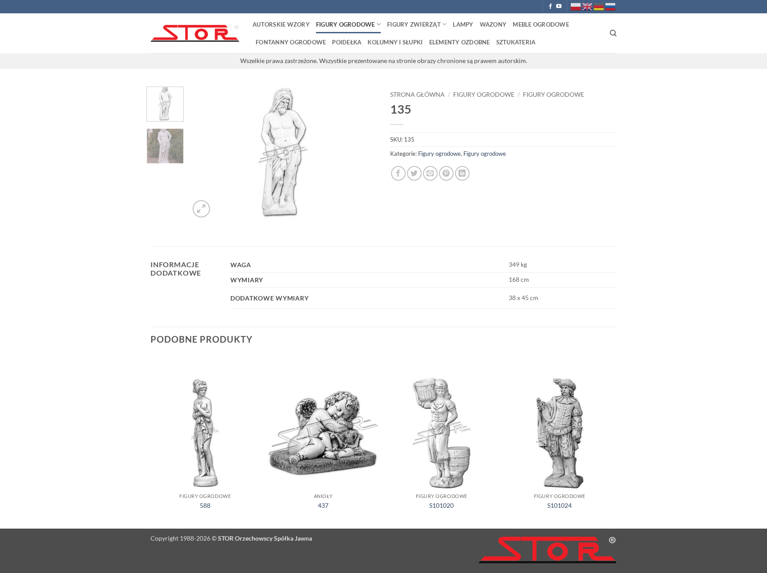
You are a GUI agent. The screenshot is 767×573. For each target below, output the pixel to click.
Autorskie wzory (281, 24)
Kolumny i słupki (395, 42)
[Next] (362, 153)
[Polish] (576, 6)
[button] (201, 208)
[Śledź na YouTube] (558, 7)
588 (205, 505)
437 (323, 505)
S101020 (441, 505)
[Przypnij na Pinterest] (446, 173)
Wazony (493, 24)
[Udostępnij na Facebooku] (398, 173)
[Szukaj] (613, 33)
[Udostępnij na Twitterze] (414, 173)
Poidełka (346, 42)
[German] (599, 6)
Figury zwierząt (414, 24)
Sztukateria (516, 42)
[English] (587, 6)
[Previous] (205, 153)
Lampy (463, 24)
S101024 (559, 505)
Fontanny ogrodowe (291, 42)
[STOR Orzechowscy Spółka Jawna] (194, 33)
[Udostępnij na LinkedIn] (462, 173)
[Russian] (611, 6)
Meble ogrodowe (541, 24)
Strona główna (417, 94)
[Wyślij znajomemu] (430, 173)
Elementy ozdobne (459, 42)
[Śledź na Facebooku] (550, 7)
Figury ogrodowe (345, 24)
